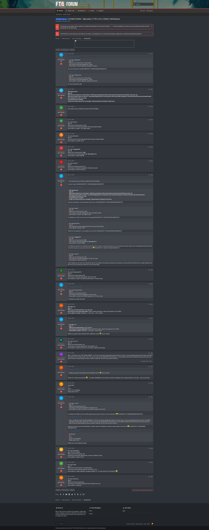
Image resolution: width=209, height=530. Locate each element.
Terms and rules (130, 524)
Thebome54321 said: (74, 287)
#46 (152, 147)
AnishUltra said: (73, 220)
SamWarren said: (73, 178)
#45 (152, 133)
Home (90, 510)
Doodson (59, 21)
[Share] (149, 54)
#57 (152, 397)
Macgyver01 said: (73, 234)
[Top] (150, 523)
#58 (152, 448)
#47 (152, 161)
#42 (152, 89)
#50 (152, 283)
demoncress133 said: (74, 187)
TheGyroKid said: (73, 431)
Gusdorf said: (72, 250)
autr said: (71, 321)
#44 (152, 119)
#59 (152, 462)
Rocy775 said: (72, 400)
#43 (152, 106)
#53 (152, 339)
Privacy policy (139, 524)
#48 (152, 175)
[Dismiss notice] (151, 26)
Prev (58, 50)
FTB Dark (61, 524)
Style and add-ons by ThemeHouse (97, 528)
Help (144, 524)
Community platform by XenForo (71, 528)
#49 (152, 270)
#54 (152, 353)
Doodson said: (72, 369)
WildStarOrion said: (74, 72)
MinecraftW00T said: (74, 417)
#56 (152, 383)
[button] (75, 11)
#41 (152, 53)
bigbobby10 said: (73, 56)
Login (123, 510)
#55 (152, 366)
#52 (152, 318)
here (111, 26)
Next (71, 50)
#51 (152, 304)
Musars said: (72, 205)
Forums (91, 513)
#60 (152, 476)
